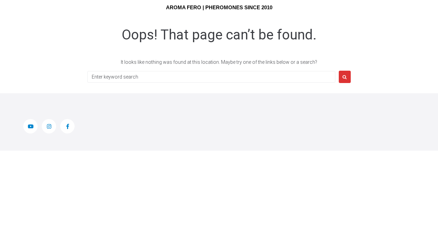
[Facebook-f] (67, 126)
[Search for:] (211, 77)
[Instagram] (49, 126)
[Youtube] (30, 126)
